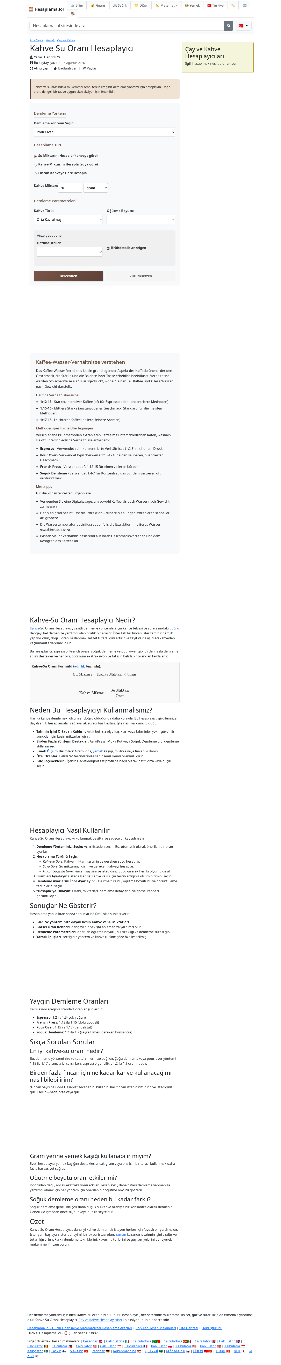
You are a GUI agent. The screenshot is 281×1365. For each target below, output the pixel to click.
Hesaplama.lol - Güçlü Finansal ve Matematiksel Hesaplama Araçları (79, 1328)
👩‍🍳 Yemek (192, 5)
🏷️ (233, 5)
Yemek (50, 40)
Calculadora (142, 1341)
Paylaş (91, 68)
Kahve (34, 628)
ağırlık (79, 666)
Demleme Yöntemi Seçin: (54, 123)
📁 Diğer (141, 5)
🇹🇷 (215, 5)
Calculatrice (133, 1346)
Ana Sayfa (36, 40)
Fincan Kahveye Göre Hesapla (62, 173)
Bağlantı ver (67, 68)
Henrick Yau (53, 57)
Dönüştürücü (212, 1328)
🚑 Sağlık (120, 5)
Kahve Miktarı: (46, 185)
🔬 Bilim (77, 5)
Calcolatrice (115, 1341)
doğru (174, 628)
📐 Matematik (166, 5)
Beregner (90, 1341)
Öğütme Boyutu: (120, 210)
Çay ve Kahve (66, 40)
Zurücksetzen (141, 276)
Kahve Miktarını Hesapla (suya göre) (68, 164)
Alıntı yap (40, 68)
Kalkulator (159, 1346)
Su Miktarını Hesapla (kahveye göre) (68, 155)
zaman (121, 1234)
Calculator (203, 1341)
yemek (98, 751)
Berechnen (68, 276)
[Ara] (228, 26)
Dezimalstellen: (50, 243)
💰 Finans (98, 5)
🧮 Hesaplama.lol (46, 9)
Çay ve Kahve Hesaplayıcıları (100, 1320)
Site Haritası (188, 1328)
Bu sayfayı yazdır (46, 62)
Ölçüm (52, 751)
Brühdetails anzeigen (128, 247)
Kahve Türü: (44, 210)
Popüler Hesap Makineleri (156, 1328)
